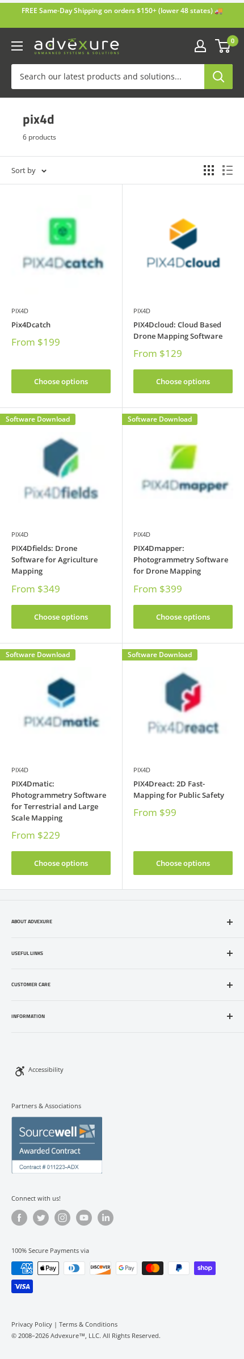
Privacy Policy (31, 1324)
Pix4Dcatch (31, 324)
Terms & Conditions (88, 1324)
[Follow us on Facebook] (19, 1218)
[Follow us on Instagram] (62, 1218)
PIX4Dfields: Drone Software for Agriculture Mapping (54, 559)
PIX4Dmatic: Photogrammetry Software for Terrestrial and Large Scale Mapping (58, 801)
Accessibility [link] (46, 1069)
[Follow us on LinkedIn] (105, 1218)
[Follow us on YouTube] (84, 1218)
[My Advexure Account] (200, 46)
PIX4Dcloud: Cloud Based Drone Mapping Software (177, 330)
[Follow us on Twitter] (41, 1218)
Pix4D (19, 310)
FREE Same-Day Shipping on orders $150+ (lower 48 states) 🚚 (122, 10)
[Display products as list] (227, 170)
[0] (223, 46)
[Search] (218, 76)
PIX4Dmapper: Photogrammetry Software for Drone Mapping (180, 559)
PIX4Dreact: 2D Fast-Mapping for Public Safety (178, 789)
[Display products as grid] (209, 170)
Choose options (61, 381)
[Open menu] (17, 46)
